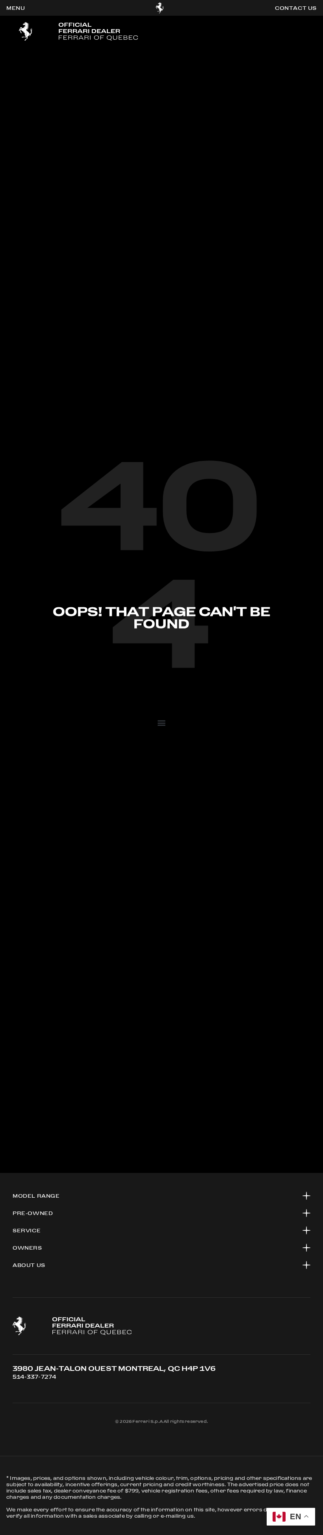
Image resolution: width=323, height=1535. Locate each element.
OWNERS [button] (27, 1247)
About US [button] (29, 1265)
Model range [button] (36, 1195)
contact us (296, 8)
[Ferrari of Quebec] (160, 7)
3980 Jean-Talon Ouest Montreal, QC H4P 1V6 (114, 1368)
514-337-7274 (34, 1377)
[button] (161, 722)
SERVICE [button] (27, 1230)
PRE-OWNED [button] (33, 1213)
